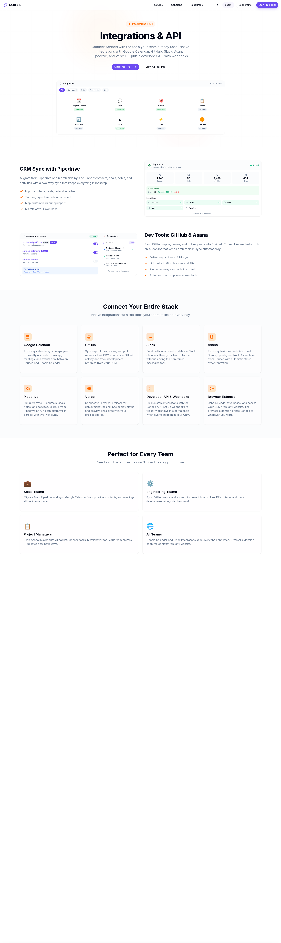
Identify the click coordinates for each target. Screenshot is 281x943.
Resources (197, 4)
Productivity (94, 90)
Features (158, 4)
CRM (83, 90)
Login (228, 4)
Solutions (176, 4)
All (62, 90)
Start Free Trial (267, 4)
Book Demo (245, 4)
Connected (72, 90)
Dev (105, 90)
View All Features (156, 66)
